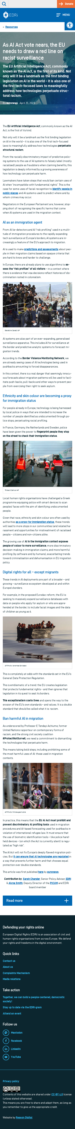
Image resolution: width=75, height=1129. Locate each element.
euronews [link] (53, 871)
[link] (70, 25)
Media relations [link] (12, 979)
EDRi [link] (68, 878)
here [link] (40, 871)
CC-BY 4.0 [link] (57, 1094)
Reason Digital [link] (24, 1117)
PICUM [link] (54, 883)
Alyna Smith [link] (16, 883)
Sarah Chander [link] (31, 878)
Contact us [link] (9, 960)
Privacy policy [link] (11, 1081)
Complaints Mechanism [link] (16, 973)
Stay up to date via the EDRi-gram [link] (22, 1007)
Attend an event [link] (12, 1013)
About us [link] (8, 966)
